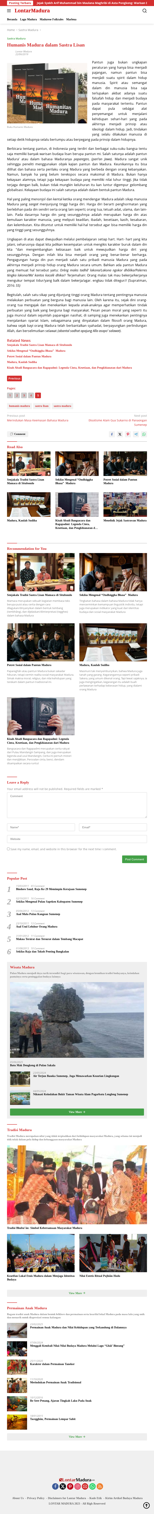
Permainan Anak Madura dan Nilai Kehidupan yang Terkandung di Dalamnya (78, 1327)
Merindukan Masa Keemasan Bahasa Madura (37, 418)
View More (76, 1112)
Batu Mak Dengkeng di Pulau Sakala (32, 1065)
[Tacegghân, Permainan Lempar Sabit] (17, 1422)
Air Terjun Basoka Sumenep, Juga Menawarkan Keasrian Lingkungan (76, 1076)
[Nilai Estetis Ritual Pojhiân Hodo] (113, 1253)
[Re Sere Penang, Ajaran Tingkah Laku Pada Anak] (17, 1403)
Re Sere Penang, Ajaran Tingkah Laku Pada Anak (61, 1400)
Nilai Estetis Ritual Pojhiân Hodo (99, 1275)
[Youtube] (85, 1486)
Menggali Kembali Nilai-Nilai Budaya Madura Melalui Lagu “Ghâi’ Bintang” (77, 1345)
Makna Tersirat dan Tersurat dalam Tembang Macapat (49, 939)
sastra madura (62, 405)
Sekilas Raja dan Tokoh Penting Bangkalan (42, 951)
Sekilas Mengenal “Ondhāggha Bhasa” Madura (36, 350)
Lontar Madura (23, 51)
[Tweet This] (120, 434)
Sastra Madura (16, 38)
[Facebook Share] (112, 434)
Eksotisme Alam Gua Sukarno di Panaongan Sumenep (118, 420)
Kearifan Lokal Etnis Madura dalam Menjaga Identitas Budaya (41, 1277)
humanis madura (19, 405)
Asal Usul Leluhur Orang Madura (36, 926)
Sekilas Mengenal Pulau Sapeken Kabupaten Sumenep (49, 901)
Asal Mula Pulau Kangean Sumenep (38, 914)
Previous (14, 378)
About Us (18, 1498)
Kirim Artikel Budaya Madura (124, 1498)
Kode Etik (95, 1498)
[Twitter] (63, 1486)
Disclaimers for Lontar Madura (67, 1498)
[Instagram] (77, 1486)
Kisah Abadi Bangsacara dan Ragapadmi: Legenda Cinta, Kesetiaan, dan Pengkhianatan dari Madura (69, 367)
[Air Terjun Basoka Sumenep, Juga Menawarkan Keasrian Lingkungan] (20, 1079)
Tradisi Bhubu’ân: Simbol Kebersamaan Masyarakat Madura (44, 1228)
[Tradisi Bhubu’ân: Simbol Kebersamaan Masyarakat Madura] (77, 1184)
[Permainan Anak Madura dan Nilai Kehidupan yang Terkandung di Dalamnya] (17, 1330)
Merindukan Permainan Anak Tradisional (55, 1382)
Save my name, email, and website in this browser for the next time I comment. (63, 849)
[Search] (144, 10)
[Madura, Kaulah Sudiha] (29, 504)
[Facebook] (55, 1486)
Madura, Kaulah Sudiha (22, 362)
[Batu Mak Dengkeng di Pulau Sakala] (77, 1020)
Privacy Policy (36, 1498)
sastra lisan (42, 405)
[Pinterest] (70, 1486)
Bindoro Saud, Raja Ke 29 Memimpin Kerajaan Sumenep (51, 889)
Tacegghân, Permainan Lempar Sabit (53, 1419)
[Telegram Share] (136, 434)
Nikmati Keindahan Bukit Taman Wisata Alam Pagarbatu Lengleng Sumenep (80, 1094)
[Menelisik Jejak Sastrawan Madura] (125, 504)
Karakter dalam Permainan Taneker (52, 1364)
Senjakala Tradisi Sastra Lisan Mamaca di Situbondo (39, 344)
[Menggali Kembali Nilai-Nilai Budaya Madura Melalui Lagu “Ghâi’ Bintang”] (17, 1348)
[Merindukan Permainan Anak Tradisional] (17, 1385)
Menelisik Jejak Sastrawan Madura (125, 520)
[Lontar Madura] (31, 10)
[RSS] (100, 1486)
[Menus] (9, 10)
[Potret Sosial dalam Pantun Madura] (125, 463)
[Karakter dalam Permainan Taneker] (17, 1367)
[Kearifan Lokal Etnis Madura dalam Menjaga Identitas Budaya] (41, 1253)
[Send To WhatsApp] (144, 434)
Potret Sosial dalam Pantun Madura (29, 356)
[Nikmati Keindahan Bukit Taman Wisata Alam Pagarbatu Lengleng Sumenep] (20, 1097)
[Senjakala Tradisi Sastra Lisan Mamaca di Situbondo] (29, 463)
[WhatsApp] (92, 1486)
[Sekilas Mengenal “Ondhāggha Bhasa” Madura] (77, 463)
